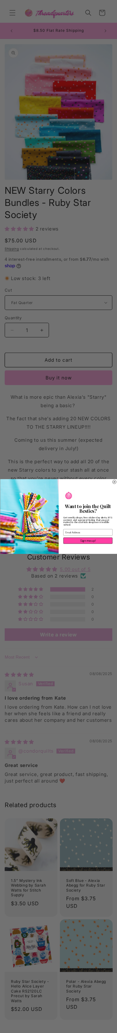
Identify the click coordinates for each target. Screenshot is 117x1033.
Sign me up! (87, 541)
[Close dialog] (114, 482)
